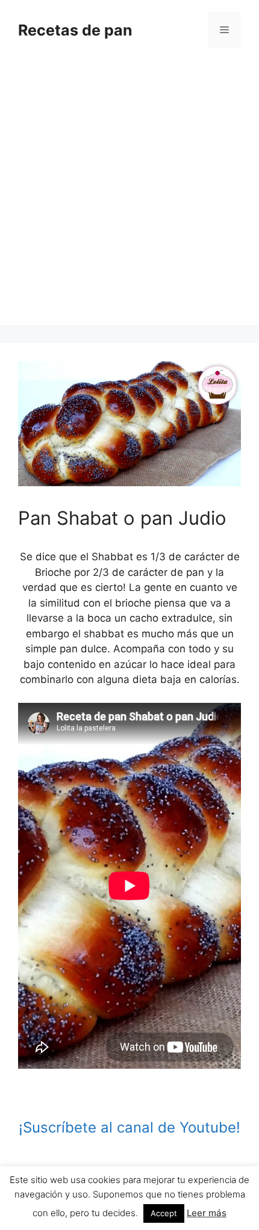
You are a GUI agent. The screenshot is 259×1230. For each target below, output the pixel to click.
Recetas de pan (75, 30)
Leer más (206, 1213)
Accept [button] (164, 1213)
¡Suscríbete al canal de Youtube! (129, 1127)
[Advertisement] (129, 195)
